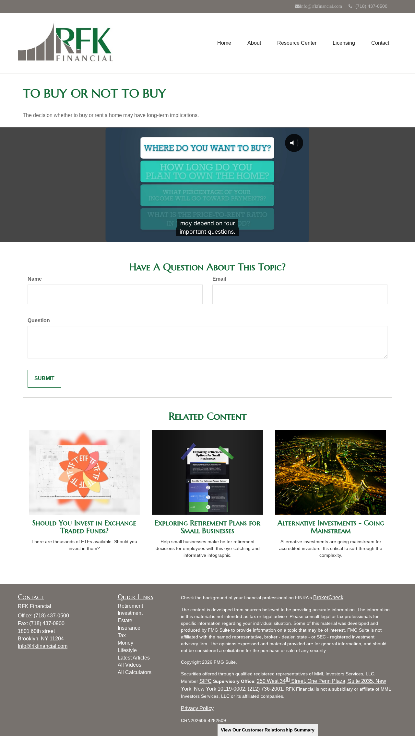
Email (219, 279)
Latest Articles (134, 657)
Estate (125, 620)
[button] (254, 43)
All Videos (129, 665)
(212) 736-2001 (265, 689)
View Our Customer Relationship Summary (267, 729)
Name (35, 279)
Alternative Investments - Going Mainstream (331, 527)
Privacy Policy (197, 708)
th (288, 679)
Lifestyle (127, 650)
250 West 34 (271, 681)
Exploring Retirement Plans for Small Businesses (207, 527)
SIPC (205, 681)
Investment (130, 613)
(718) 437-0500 (371, 6)
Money (125, 643)
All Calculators (134, 672)
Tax (122, 635)
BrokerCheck (328, 597)
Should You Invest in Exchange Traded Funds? (84, 527)
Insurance (129, 628)
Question (39, 320)
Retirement (130, 606)
